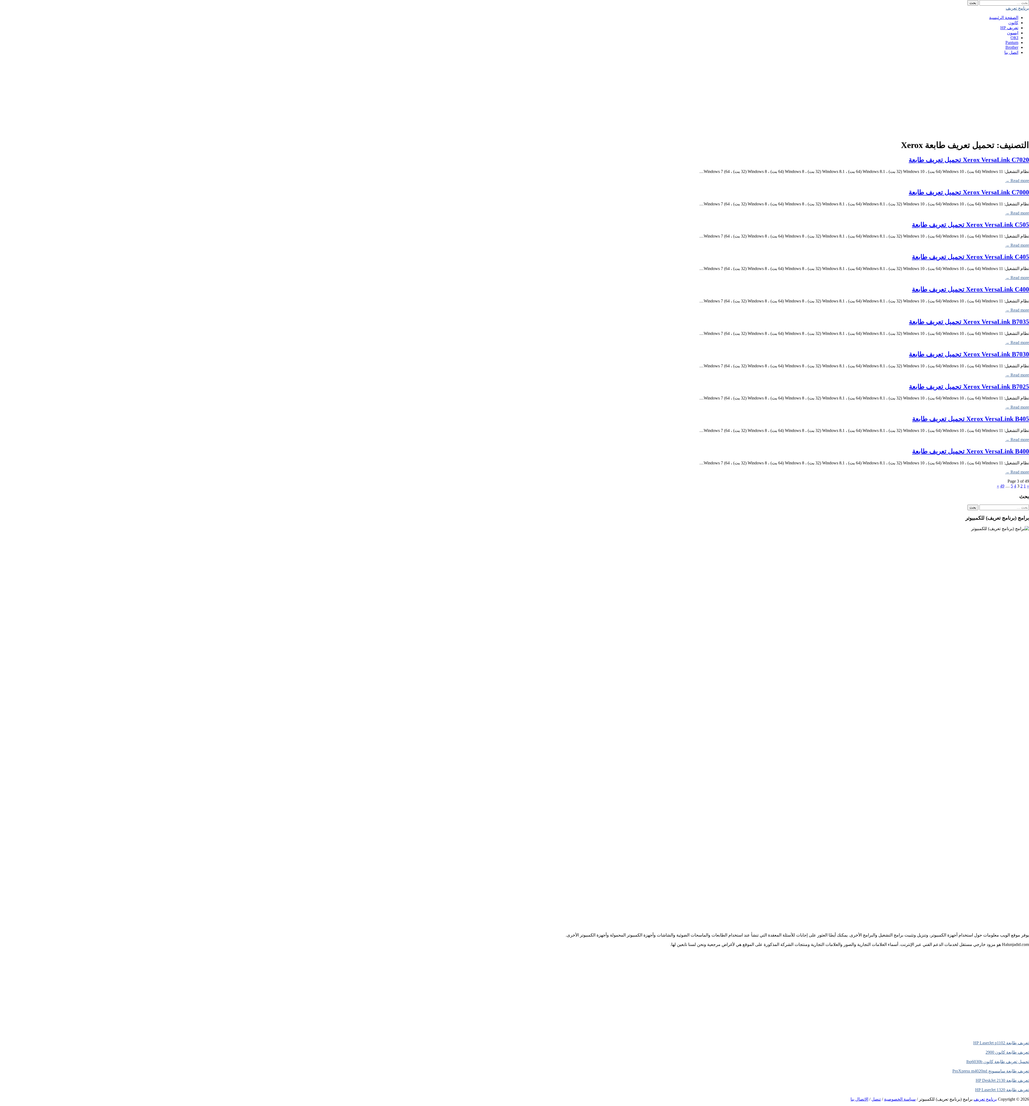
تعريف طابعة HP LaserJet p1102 (1001, 1043)
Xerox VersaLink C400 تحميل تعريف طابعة (970, 289)
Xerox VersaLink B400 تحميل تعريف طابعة (970, 451)
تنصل (876, 1099)
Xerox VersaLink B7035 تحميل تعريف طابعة (969, 321)
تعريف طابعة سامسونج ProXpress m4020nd (990, 1071)
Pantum (1011, 42)
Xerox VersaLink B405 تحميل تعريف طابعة (970, 418)
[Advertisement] (868, 96)
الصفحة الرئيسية (1003, 17)
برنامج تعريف (1017, 8)
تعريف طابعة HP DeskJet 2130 (1002, 1080)
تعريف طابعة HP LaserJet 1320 (1002, 1089)
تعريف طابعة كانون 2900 (1007, 1052)
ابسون (1012, 33)
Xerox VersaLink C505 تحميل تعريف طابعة (970, 224)
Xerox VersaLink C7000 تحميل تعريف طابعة (969, 192)
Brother (1011, 47)
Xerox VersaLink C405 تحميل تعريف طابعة (970, 256)
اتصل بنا (1011, 52)
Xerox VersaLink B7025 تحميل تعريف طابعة (969, 386)
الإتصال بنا (859, 1099)
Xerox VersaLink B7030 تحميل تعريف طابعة (969, 354)
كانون (1013, 22)
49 (1002, 486)
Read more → (1017, 180)
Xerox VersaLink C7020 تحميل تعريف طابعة (969, 159)
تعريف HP (1009, 27)
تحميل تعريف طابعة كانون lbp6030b (997, 1061)
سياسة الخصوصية (900, 1099)
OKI (1014, 37)
